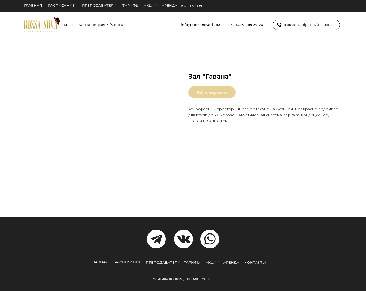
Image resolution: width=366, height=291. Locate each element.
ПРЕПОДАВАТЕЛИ (99, 5)
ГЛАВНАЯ (33, 5)
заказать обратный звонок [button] (308, 24)
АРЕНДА (169, 5)
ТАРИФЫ (130, 5)
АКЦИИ (151, 5)
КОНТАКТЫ (191, 5)
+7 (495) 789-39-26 (247, 24)
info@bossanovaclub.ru (202, 24)
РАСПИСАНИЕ (61, 5)
